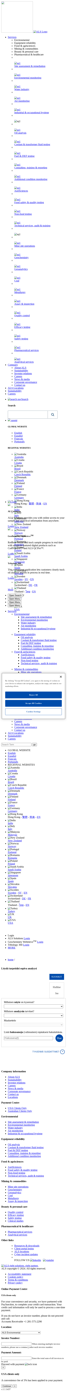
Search (24, 399)
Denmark (19, 480)
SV (26, 579)
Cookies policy (15, 1277)
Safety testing (21, 338)
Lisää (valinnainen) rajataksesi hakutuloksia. (33, 1032)
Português (19, 441)
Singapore (19, 562)
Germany (19, 497)
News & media (22, 379)
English (18, 433)
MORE (11, 947)
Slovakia (12, 887)
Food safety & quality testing (29, 202)
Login (13, 501)
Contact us (19, 385)
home (10, 959)
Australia (19, 457)
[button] (53, 415)
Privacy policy (15, 1282)
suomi (13, 420)
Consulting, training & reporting (30, 167)
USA (17, 609)
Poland (17, 550)
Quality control (22, 315)
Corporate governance (25, 382)
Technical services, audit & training (32, 225)
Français (18, 438)
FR (36, 585)
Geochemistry (21, 257)
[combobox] (28, 414)
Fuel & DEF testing (24, 156)
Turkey (11, 911)
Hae (59, 1038)
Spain (17, 567)
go (34, 744)
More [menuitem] (10, 589)
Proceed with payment (13, 1364)
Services (12, 37)
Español (18, 435)
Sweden (18, 579)
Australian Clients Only (20, 1111)
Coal (16, 280)
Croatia (18, 462)
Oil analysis (20, 132)
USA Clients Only (17, 1108)
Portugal (18, 538)
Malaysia (12, 834)
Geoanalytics (21, 269)
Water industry (21, 89)
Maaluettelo (10, 1020)
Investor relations (23, 373)
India (17, 509)
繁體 (31, 503)
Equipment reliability (25, 634)
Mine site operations (24, 246)
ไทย (28, 591)
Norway (18, 533)
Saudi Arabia (21, 556)
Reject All (33, 695)
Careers (18, 376)
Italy (16, 515)
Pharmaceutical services (26, 350)
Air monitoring (22, 101)
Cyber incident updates (26, 1254)
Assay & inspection (24, 303)
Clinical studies (15, 1220)
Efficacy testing (22, 327)
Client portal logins (24, 1248)
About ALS (20, 367)
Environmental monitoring (27, 77)
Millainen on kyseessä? (19, 1002)
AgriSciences (21, 190)
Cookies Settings (33, 712)
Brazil (17, 468)
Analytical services (24, 361)
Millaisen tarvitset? (19, 1011)
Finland (18, 486)
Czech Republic (22, 474)
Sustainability (21, 370)
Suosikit (56, 976)
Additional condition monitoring (30, 179)
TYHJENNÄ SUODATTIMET (47, 1051)
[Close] (60, 676)
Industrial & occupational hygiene (31, 112)
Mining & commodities (26, 669)
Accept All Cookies (33, 703)
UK (10, 917)
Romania (12, 858)
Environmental (21, 614)
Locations (13, 1097)
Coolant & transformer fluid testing (32, 144)
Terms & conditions (18, 1279)
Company (13, 364)
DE (30, 585)
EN (45, 503)
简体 (38, 503)
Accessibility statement (19, 1274)
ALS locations (21, 1251)
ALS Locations (16, 388)
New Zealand (21, 527)
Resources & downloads (26, 1245)
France (17, 491)
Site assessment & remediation (29, 66)
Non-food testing (23, 214)
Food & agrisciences (24, 651)
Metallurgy (20, 292)
